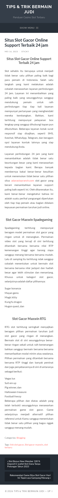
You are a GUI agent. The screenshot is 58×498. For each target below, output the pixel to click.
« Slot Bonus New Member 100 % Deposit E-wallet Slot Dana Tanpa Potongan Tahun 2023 (23, 464)
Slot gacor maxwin (34, 444)
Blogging (21, 438)
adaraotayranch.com (22, 180)
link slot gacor (17, 444)
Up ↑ (50, 491)
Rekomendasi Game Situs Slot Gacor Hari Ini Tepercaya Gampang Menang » (30, 476)
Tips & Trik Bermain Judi (29, 9)
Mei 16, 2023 (11, 51)
